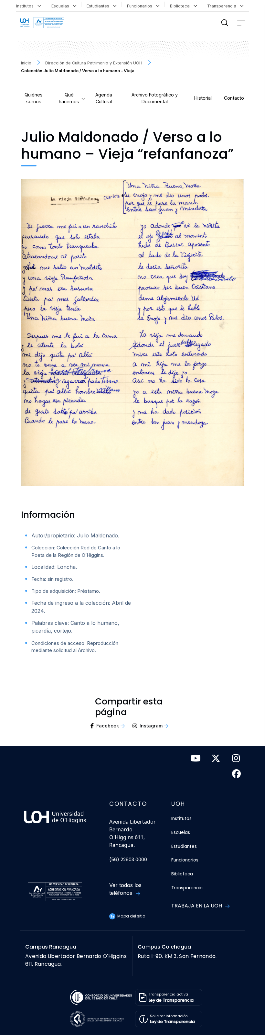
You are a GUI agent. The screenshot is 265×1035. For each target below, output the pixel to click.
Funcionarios (141, 6)
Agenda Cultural (103, 98)
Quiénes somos (34, 98)
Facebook (107, 725)
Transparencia (223, 6)
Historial (203, 98)
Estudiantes (99, 6)
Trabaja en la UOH (197, 905)
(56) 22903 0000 (128, 860)
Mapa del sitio (130, 916)
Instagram (151, 725)
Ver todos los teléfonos (125, 889)
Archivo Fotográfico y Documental (155, 98)
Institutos (26, 6)
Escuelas (61, 6)
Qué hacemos (69, 98)
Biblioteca (181, 6)
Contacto (234, 98)
